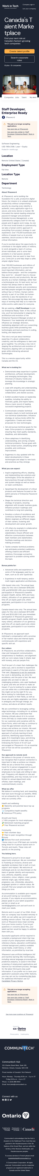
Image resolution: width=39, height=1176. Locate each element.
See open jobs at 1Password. (17, 129)
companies (8, 97)
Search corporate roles (19, 59)
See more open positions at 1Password (19, 1014)
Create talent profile (19, 51)
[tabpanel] (19, 586)
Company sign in (29, 5)
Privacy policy (14, 1034)
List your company (29, 9)
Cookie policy (25, 1034)
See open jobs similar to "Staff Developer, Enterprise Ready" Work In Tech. (20, 134)
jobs (17, 97)
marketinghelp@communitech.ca (19, 1158)
